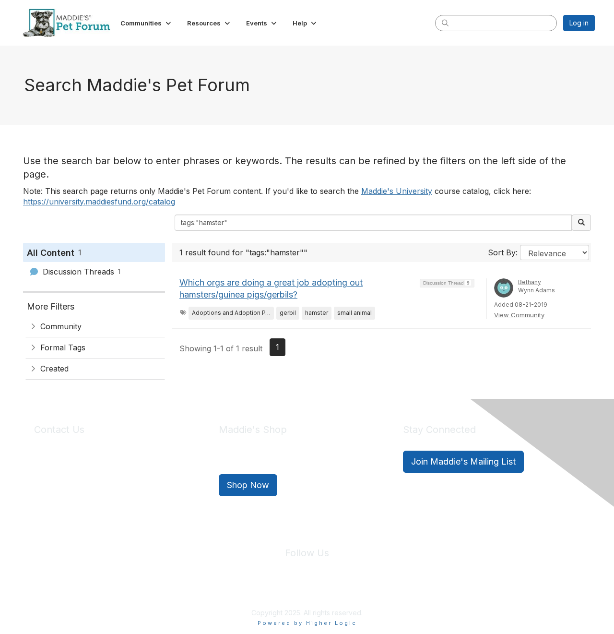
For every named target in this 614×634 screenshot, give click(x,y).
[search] (445, 22)
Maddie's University (396, 191)
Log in (579, 23)
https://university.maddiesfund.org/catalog (99, 201)
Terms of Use (327, 590)
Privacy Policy (278, 590)
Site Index (232, 590)
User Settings (377, 590)
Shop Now (248, 485)
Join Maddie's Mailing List (463, 461)
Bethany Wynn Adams (536, 286)
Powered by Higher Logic (307, 623)
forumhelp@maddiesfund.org (102, 479)
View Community (519, 315)
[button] (146, 23)
